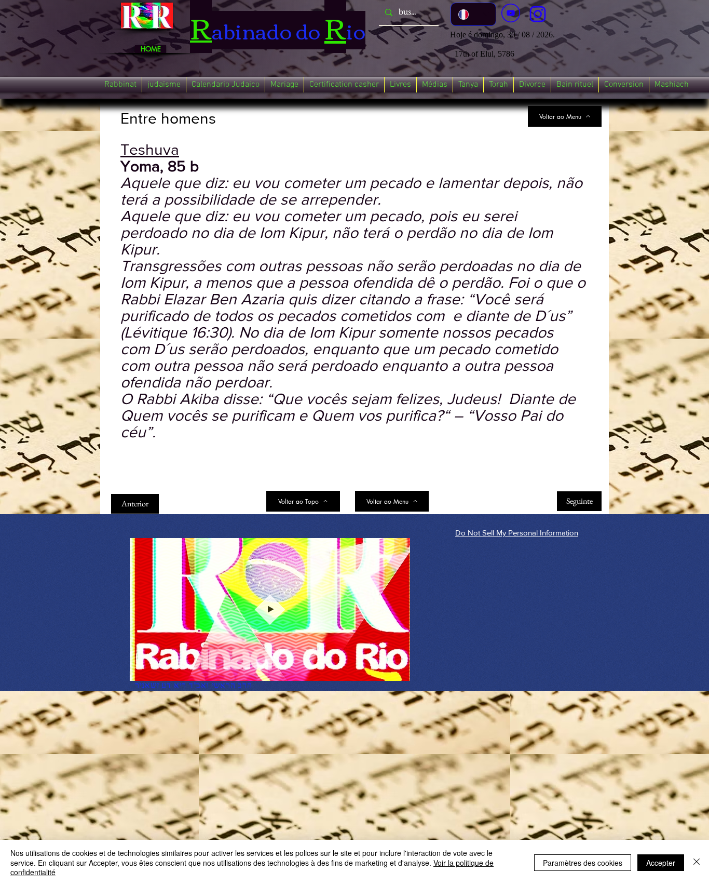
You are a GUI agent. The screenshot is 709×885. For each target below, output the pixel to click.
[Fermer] (696, 862)
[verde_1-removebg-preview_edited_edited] (538, 14)
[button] (120, 84)
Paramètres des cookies (582, 862)
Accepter (660, 862)
